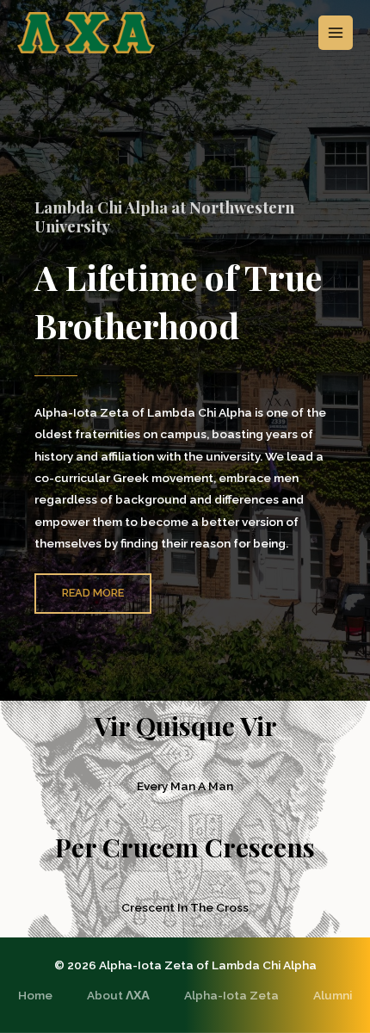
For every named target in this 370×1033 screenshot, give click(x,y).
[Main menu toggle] (336, 33)
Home (35, 995)
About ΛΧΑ (118, 995)
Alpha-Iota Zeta (231, 995)
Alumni (332, 995)
